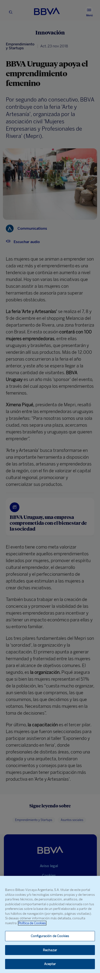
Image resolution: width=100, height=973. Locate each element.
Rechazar (50, 950)
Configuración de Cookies (50, 936)
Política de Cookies (32, 923)
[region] (50, 924)
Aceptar (50, 964)
